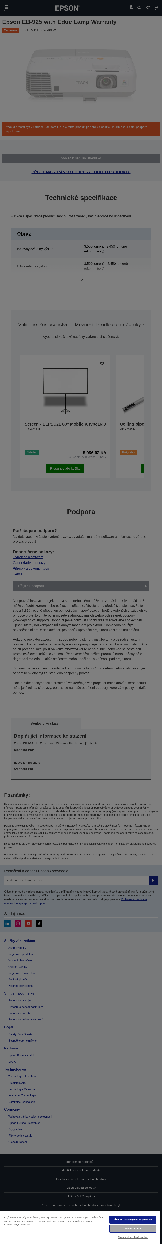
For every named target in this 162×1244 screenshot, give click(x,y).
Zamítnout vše (133, 1228)
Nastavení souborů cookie (133, 1237)
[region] (80, 1227)
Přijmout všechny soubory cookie (133, 1219)
